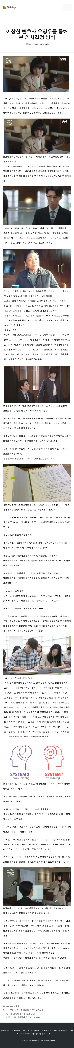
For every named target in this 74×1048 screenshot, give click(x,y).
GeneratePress (50, 1040)
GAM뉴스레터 (12, 1006)
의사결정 (41, 1010)
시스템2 (18, 1010)
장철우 (28, 44)
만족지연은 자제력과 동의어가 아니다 (23, 1017)
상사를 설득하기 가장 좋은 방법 (20, 1013)
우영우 (33, 1010)
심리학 (26, 1010)
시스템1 (9, 1010)
